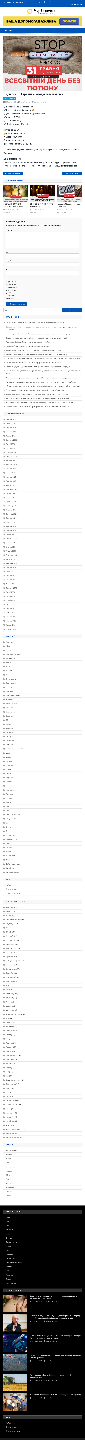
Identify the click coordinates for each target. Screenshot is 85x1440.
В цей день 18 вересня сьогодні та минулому (68, 205)
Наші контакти (65, 2)
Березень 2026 (11, 440)
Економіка (9, 699)
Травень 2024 (11, 530)
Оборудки (9, 765)
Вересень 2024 (11, 514)
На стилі (9, 761)
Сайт (7, 270)
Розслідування (11, 1150)
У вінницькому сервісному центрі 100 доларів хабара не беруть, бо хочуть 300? (35, 350)
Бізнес (8, 650)
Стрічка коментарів (13, 893)
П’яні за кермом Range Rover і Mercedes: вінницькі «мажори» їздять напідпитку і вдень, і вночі (40, 334)
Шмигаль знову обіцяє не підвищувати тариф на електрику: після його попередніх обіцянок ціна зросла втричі (41, 328)
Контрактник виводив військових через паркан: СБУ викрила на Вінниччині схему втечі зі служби (41, 378)
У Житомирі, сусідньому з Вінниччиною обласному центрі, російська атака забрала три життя (40, 402)
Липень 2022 (10, 613)
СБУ (7, 806)
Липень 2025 (10, 473)
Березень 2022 (11, 629)
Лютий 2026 (10, 444)
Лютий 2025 (10, 493)
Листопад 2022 (11, 604)
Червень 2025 (11, 477)
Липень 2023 (10, 572)
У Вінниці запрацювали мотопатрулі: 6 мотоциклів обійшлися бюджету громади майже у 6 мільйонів (43, 386)
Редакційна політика (52, 2)
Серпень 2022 (11, 609)
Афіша (8, 646)
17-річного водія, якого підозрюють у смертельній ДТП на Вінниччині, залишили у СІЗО (38, 407)
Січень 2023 (10, 596)
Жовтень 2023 (11, 559)
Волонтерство (11, 683)
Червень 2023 (11, 576)
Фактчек (9, 860)
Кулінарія (9, 732)
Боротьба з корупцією (14, 654)
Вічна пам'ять (11, 679)
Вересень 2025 (11, 465)
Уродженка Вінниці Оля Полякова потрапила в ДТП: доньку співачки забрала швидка (37, 398)
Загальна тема (11, 704)
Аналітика (9, 642)
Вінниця (9, 671)
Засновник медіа (30, 2)
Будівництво (10, 658)
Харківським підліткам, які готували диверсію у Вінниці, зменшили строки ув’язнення (37, 394)
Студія (8, 827)
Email (8, 261)
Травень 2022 (11, 621)
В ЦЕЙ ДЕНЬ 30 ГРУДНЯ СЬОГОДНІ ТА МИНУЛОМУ (13, 205)
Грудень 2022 (11, 600)
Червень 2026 (11, 428)
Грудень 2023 (11, 551)
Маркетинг (10, 741)
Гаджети (9, 687)
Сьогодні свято (10, 98)
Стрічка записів (11, 889)
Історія (8, 724)
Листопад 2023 (11, 555)
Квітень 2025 (10, 485)
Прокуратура (10, 794)
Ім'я (7, 252)
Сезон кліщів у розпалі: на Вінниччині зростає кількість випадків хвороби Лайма (35, 323)
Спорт (8, 823)
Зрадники (9, 716)
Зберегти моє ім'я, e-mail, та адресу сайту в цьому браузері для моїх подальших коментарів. (11, 290)
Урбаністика (10, 856)
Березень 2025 (11, 489)
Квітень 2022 (10, 625)
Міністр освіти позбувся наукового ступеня (73, 173)
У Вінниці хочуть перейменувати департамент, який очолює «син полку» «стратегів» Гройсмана (41, 382)
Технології (10, 847)
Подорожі (9, 778)
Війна (8, 667)
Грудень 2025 (11, 452)
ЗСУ (7, 720)
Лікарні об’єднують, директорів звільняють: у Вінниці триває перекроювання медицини (38, 367)
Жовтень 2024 (11, 510)
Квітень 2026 (10, 436)
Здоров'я (9, 708)
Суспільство (10, 835)
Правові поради (11, 790)
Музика (8, 757)
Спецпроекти (11, 819)
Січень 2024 (10, 547)
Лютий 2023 (10, 592)
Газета (8, 1196)
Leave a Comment (40, 102)
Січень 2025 (10, 498)
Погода (8, 774)
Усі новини (10, 1187)
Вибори (8, 662)
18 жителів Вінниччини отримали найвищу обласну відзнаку (28, 346)
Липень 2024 (10, 522)
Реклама (9, 798)
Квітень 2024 (10, 534)
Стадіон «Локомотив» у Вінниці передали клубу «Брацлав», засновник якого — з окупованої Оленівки (43, 358)
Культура (9, 736)
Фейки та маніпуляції (13, 864)
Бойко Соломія (25, 102)
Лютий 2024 (10, 543)
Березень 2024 (11, 539)
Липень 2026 (10, 423)
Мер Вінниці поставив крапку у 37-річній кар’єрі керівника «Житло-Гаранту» (33, 363)
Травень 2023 (11, 580)
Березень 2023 (11, 588)
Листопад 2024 (11, 506)
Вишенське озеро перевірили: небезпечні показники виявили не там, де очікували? (36, 338)
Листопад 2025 (11, 456)
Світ (7, 810)
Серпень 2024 (11, 518)
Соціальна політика (13, 815)
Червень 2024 (11, 526)
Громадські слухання (13, 695)
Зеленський (10, 712)
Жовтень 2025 (11, 460)
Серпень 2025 (11, 469)
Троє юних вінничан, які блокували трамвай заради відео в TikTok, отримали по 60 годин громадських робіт (43, 372)
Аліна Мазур (7, 212)
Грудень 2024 (11, 502)
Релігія (8, 802)
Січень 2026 (10, 448)
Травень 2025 (11, 481)
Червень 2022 (11, 617)
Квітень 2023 (10, 584)
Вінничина (9, 675)
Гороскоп (9, 691)
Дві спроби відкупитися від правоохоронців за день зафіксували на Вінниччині (35, 390)
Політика (9, 782)
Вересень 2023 (11, 563)
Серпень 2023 (11, 567)
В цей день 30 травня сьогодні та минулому (15, 173)
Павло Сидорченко (51, 1301)
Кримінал (9, 728)
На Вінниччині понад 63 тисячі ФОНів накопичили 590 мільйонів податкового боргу (36, 354)
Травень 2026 (11, 432)
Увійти (8, 885)
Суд (7, 831)
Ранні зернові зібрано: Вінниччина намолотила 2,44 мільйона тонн (30, 342)
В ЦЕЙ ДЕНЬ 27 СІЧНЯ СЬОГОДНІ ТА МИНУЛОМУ (42, 205)
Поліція (8, 786)
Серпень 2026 (11, 419)
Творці (8, 843)
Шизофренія (10, 868)
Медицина (10, 745)
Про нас (41, 2)
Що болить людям (12, 872)
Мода (8, 753)
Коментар (10, 230)
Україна (9, 852)
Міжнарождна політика (14, 749)
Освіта (8, 769)
